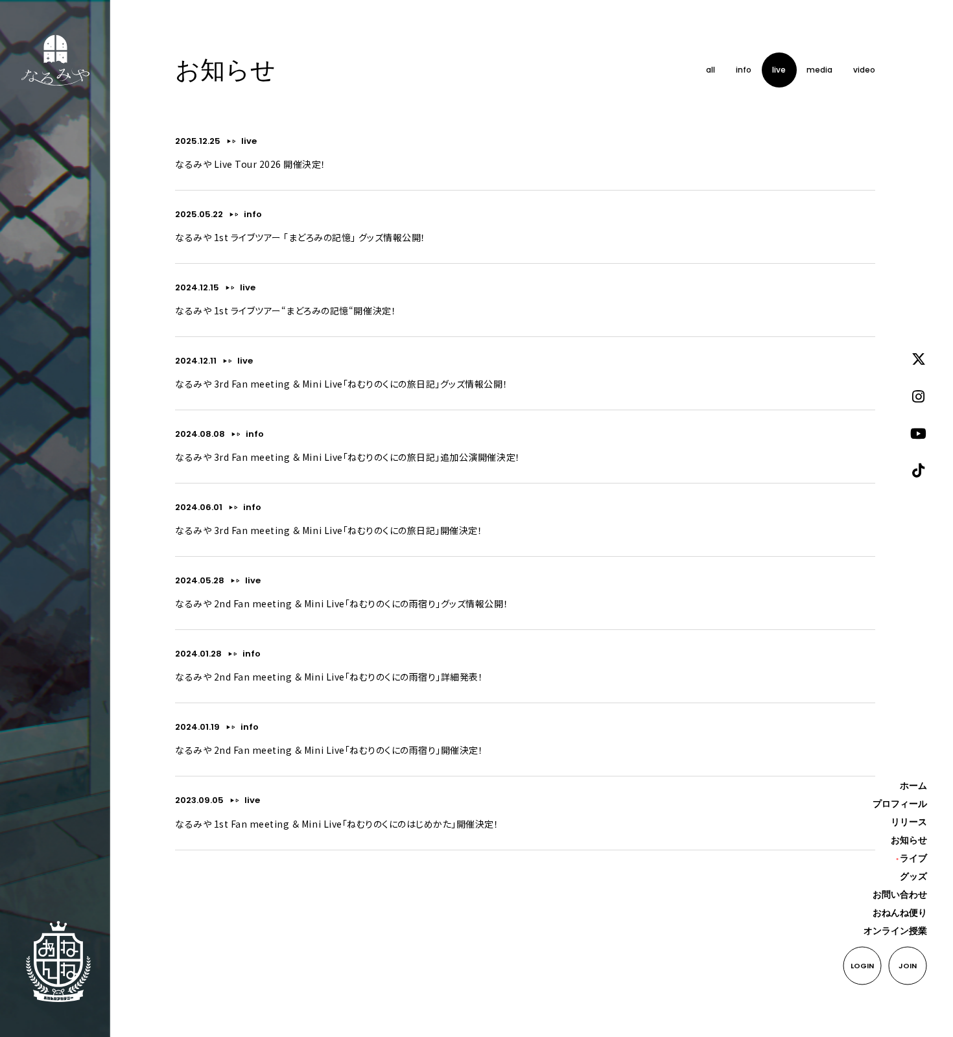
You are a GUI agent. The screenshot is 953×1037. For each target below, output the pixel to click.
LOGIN (862, 966)
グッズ (913, 876)
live (249, 141)
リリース (909, 821)
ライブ (913, 858)
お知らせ (909, 839)
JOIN (908, 966)
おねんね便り (900, 912)
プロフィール (900, 803)
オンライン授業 (895, 930)
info (253, 214)
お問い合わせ (900, 894)
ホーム (913, 785)
